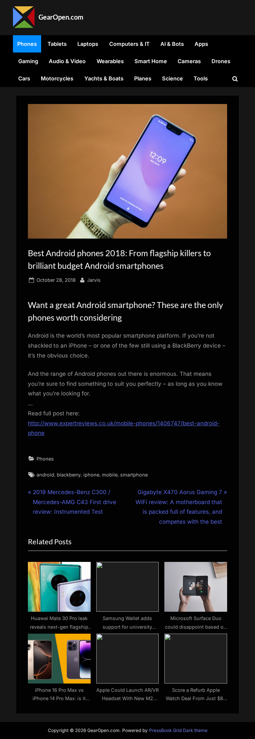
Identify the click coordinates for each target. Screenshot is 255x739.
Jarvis (94, 280)
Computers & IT (129, 44)
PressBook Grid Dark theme (178, 730)
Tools (201, 78)
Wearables (110, 61)
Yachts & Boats (104, 78)
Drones (221, 61)
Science (172, 78)
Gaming (28, 61)
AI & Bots (172, 44)
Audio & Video (67, 61)
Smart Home (150, 61)
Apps (201, 44)
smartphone (134, 474)
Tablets (57, 44)
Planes (142, 78)
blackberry (69, 474)
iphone (91, 474)
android (45, 474)
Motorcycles (57, 78)
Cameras (189, 61)
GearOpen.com (61, 17)
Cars (24, 78)
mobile (110, 474)
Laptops (87, 44)
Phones (27, 44)
